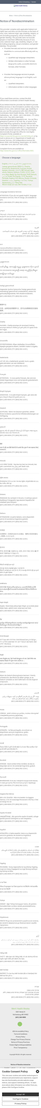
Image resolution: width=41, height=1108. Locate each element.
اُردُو (12, 183)
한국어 (27, 172)
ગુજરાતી (18, 170)
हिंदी (22, 170)
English (4, 164)
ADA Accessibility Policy (21, 1031)
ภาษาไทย (23, 180)
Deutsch (11, 170)
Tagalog (16, 180)
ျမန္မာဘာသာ (26, 164)
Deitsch (33, 174)
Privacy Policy (20, 1037)
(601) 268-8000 (20, 1017)
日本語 (22, 172)
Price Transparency (20, 1047)
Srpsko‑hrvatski (30, 178)
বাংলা (20, 164)
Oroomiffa (6, 168)
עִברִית (29, 184)
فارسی (4, 176)
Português (16, 176)
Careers (33, 2)
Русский (5, 178)
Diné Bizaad (21, 174)
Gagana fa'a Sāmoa (16, 178)
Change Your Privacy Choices (20, 1039)
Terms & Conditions (20, 1034)
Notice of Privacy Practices (20, 1042)
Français (23, 168)
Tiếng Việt (18, 183)
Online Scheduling (24, 2)
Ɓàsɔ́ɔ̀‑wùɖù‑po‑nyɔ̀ (9, 184)
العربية (16, 164)
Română (29, 176)
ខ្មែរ (15, 174)
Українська (6, 183)
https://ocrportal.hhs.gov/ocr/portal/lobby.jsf (16, 136)
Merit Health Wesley (20, 1008)
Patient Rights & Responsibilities (20, 1045)
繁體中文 (20, 166)
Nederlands (15, 168)
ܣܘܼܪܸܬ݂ (11, 180)
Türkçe (30, 180)
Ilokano (10, 172)
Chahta (27, 166)
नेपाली (28, 174)
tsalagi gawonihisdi (9, 166)
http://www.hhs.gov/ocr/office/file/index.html (16, 151)
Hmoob (27, 170)
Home (11, 15)
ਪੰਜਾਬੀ (23, 176)
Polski (10, 176)
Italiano (16, 172)
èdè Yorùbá (22, 184)
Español (5, 180)
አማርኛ (10, 164)
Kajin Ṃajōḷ (10, 174)
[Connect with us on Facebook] (20, 1024)
